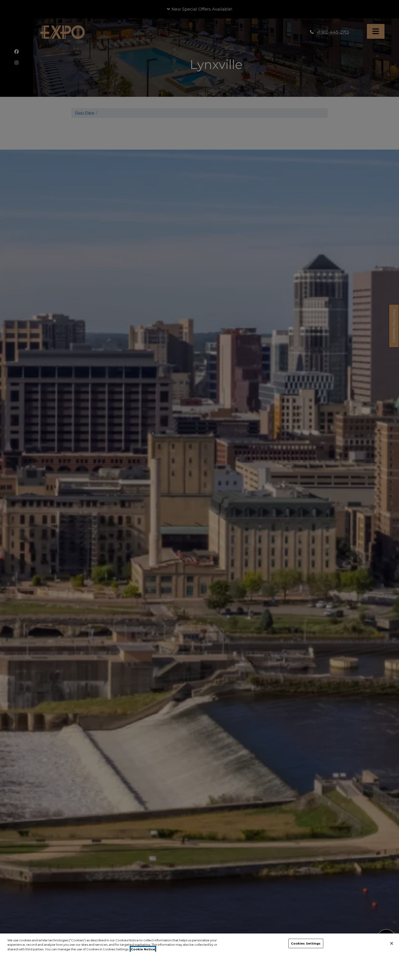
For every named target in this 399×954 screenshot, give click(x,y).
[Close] (392, 943)
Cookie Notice (143, 949)
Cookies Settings (306, 943)
